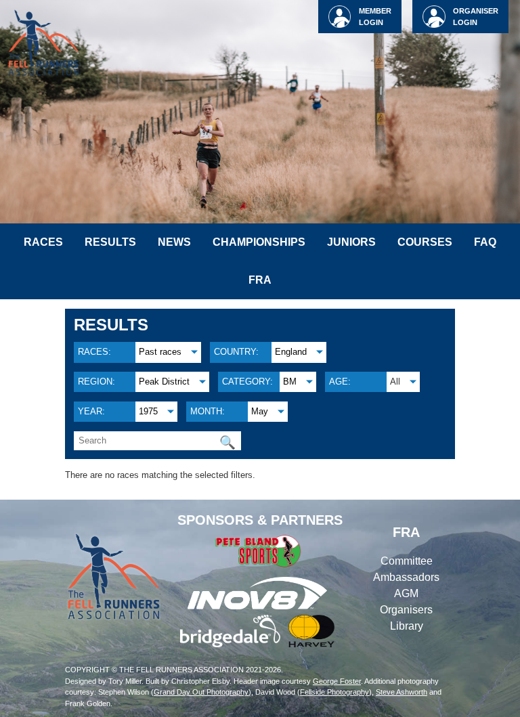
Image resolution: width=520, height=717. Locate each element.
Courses (424, 242)
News (174, 242)
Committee (407, 561)
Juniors (351, 242)
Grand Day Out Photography (201, 692)
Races (43, 242)
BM (290, 381)
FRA (260, 280)
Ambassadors (406, 577)
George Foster (337, 681)
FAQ (485, 242)
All (395, 381)
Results (110, 242)
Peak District (164, 381)
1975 (148, 411)
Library (406, 626)
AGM (406, 593)
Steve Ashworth (401, 692)
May (259, 411)
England (291, 352)
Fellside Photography (334, 692)
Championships (259, 242)
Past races (160, 352)
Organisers (406, 609)
